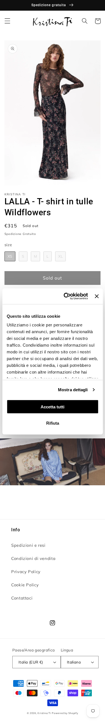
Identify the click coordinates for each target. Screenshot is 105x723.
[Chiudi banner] (97, 296)
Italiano (74, 662)
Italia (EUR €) (30, 662)
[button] (7, 21)
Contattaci (21, 598)
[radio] (9, 256)
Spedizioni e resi (28, 545)
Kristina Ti (44, 713)
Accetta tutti (52, 406)
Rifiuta (52, 423)
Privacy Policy (26, 571)
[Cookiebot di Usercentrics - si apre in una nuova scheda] (65, 296)
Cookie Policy (25, 584)
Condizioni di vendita (33, 558)
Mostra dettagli (73, 389)
